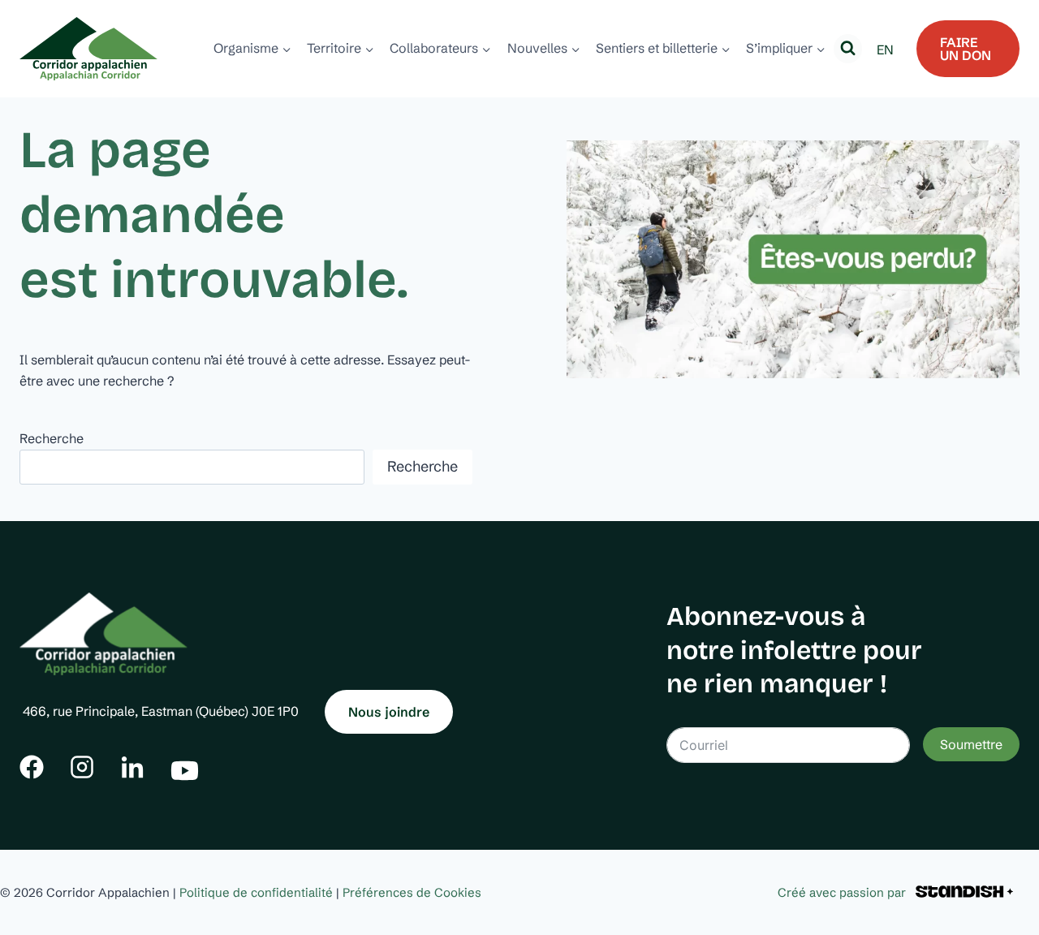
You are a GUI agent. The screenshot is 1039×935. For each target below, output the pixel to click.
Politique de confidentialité (256, 892)
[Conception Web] (964, 892)
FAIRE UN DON (965, 48)
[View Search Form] (848, 48)
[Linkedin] (132, 767)
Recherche (51, 438)
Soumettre (971, 744)
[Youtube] (184, 766)
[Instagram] (82, 767)
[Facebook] (31, 767)
